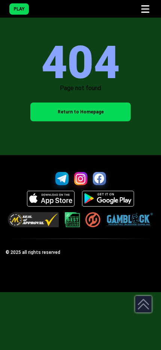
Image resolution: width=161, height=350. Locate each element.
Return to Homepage (81, 112)
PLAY (19, 9)
